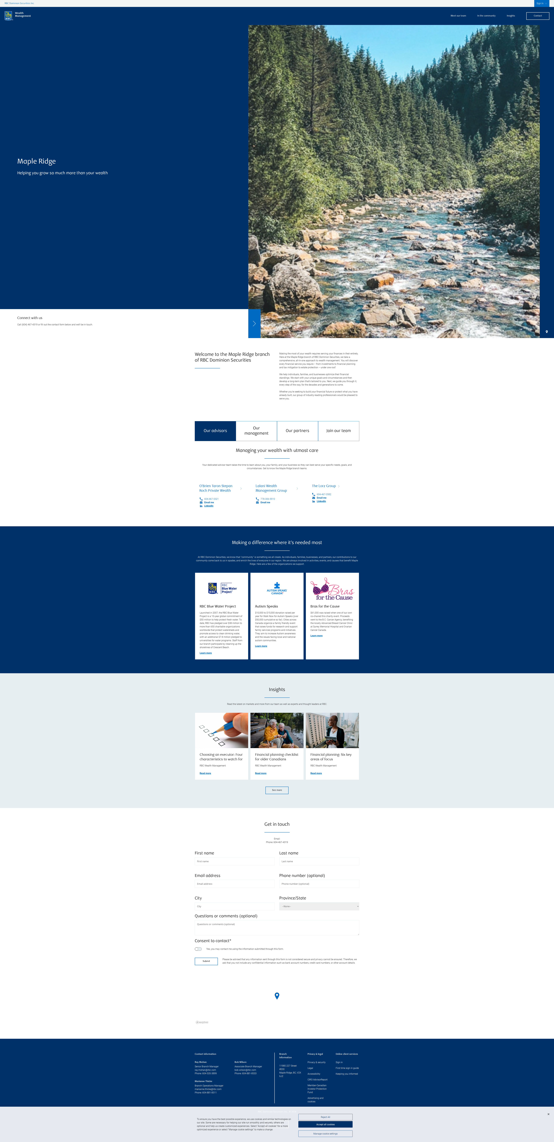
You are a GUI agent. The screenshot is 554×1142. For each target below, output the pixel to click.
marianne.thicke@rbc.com (208, 1089)
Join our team (338, 431)
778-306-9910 (268, 499)
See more (277, 790)
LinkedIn (208, 506)
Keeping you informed (347, 1073)
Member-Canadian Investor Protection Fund (317, 1089)
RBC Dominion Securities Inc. (19, 3)
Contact (538, 16)
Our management (256, 431)
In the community (486, 16)
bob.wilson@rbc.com (245, 1070)
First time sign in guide (347, 1068)
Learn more (206, 653)
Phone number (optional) (302, 876)
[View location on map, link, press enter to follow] (277, 999)
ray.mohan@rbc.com (205, 1070)
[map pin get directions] (277, 996)
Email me (209, 502)
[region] (277, 999)
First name (204, 853)
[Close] (548, 1114)
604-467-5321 (211, 499)
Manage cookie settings (325, 1133)
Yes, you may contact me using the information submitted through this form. (245, 949)
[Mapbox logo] (202, 1022)
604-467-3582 (324, 494)
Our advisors (215, 431)
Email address (207, 876)
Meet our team (458, 16)
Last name (288, 853)
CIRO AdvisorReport (317, 1079)
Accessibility (314, 1073)
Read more (205, 773)
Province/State (292, 898)
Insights (511, 16)
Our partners (297, 431)
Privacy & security (317, 1062)
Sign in (339, 1062)
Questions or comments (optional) (226, 916)
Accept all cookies (325, 1124)
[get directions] (277, 996)
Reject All (325, 1117)
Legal (310, 1068)
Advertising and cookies (315, 1100)
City (198, 898)
